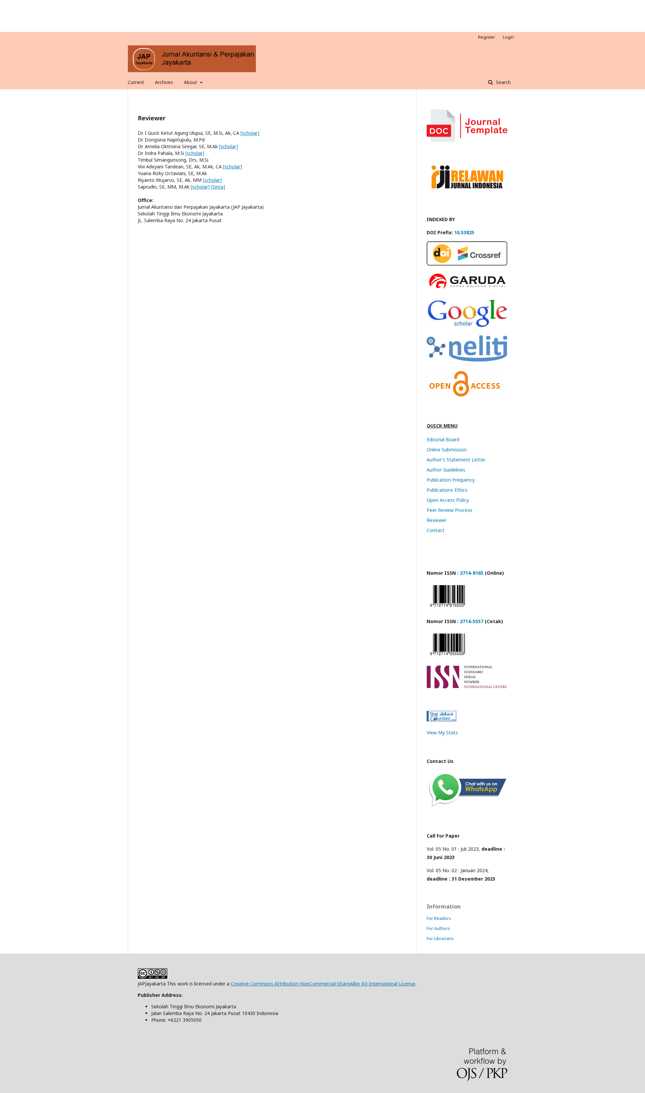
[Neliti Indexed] (467, 360)
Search (502, 82)
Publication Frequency (451, 480)
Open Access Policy (448, 500)
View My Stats (442, 732)
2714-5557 (471, 621)
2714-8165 (471, 573)
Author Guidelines (446, 470)
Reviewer (436, 520)
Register (486, 37)
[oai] (464, 397)
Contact (435, 530)
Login (508, 37)
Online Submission (447, 449)
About (191, 82)
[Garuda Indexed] (467, 289)
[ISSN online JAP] (447, 608)
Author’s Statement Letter (456, 459)
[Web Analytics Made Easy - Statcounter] (441, 719)
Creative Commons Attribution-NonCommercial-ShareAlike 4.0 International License (323, 983)
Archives (164, 82)
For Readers (439, 918)
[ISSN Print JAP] (447, 656)
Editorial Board (443, 439)
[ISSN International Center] (467, 686)
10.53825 (464, 232)
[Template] (467, 140)
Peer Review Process (449, 510)
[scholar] (250, 133)
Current (136, 82)
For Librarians (440, 938)
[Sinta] (218, 187)
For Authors (438, 928)
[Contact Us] (467, 807)
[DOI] (467, 263)
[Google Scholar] (467, 326)
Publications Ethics (447, 490)
